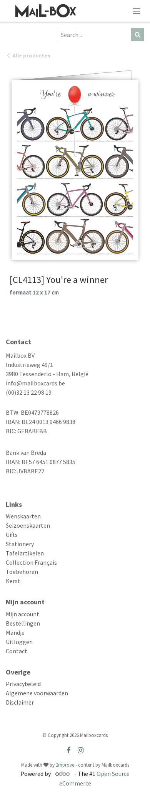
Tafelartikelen (25, 553)
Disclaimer (20, 702)
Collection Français (31, 562)
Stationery (20, 544)
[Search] (137, 34)
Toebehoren (22, 571)
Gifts (12, 534)
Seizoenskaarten (28, 525)
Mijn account (22, 614)
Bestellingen (23, 623)
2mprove (65, 765)
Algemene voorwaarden (37, 693)
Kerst (13, 581)
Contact (16, 651)
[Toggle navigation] (136, 11)
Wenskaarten (23, 516)
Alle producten (31, 55)
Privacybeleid (23, 684)
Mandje (15, 632)
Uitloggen (19, 642)
